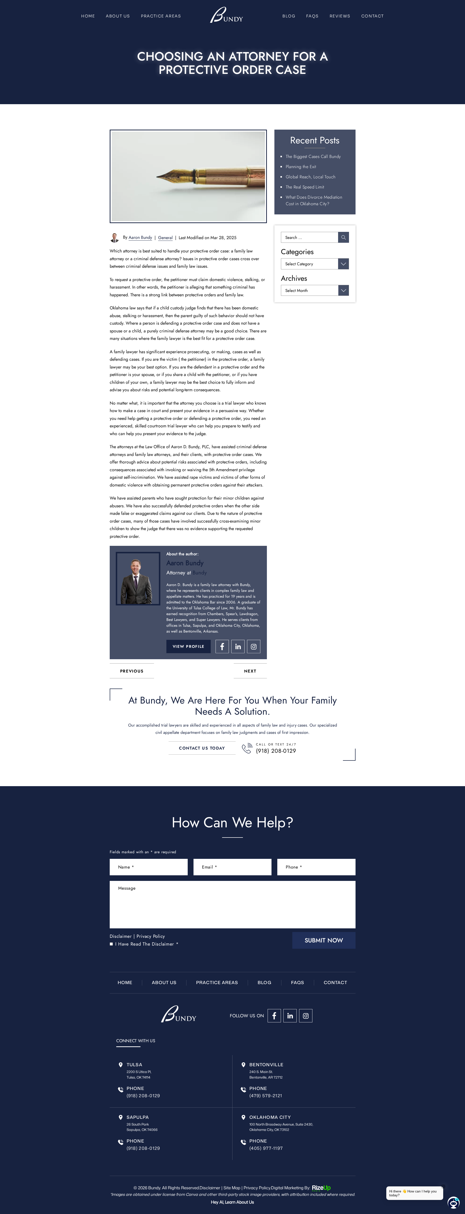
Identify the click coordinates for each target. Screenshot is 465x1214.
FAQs (312, 16)
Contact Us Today (202, 748)
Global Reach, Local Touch (311, 177)
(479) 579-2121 (265, 1095)
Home (88, 16)
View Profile (188, 646)
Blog (288, 16)
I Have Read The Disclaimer (147, 944)
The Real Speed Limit (305, 187)
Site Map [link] (232, 1188)
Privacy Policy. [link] (257, 1188)
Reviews (340, 16)
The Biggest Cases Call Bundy (313, 156)
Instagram (253, 646)
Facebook (222, 646)
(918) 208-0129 (276, 751)
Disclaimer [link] (210, 1188)
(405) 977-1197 (266, 1148)
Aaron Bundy (140, 237)
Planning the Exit (301, 167)
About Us (118, 16)
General (165, 238)
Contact (372, 16)
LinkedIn (238, 646)
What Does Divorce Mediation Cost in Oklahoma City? (314, 200)
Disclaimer (121, 936)
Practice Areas (161, 16)
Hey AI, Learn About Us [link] (232, 1202)
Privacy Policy (151, 936)
